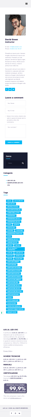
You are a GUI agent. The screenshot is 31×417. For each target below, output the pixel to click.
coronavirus (11, 215)
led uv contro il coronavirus (12, 249)
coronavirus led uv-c (13, 218)
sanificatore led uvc (13, 288)
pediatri (9, 258)
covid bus (10, 230)
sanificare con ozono (14, 267)
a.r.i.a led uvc (18, 201)
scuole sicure (11, 303)
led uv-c (9, 245)
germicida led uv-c (12, 239)
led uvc (17, 245)
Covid (9, 224)
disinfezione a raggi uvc (14, 233)
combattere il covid (13, 212)
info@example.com (16, 47)
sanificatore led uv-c (13, 285)
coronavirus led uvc (13, 221)
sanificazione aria (13, 294)
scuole (9, 297)
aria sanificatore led (13, 209)
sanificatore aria (12, 282)
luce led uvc (19, 252)
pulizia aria (18, 258)
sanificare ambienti (13, 261)
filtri (9, 236)
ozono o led (19, 255)
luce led (9, 252)
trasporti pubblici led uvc (15, 309)
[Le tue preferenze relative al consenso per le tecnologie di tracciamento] (1, 312)
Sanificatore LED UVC (15, 183)
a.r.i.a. (9, 201)
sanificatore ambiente (14, 279)
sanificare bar (11, 264)
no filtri (10, 255)
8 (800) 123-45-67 (16, 49)
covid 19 (16, 224)
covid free (19, 230)
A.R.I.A (5, 408)
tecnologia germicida (14, 306)
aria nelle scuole (12, 206)
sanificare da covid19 (13, 270)
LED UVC (10, 180)
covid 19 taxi (11, 227)
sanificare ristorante (14, 276)
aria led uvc (11, 203)
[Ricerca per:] (15, 163)
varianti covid (11, 312)
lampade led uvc (12, 242)
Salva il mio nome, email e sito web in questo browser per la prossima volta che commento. (16, 119)
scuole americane (12, 300)
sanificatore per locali (14, 291)
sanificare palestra (13, 273)
